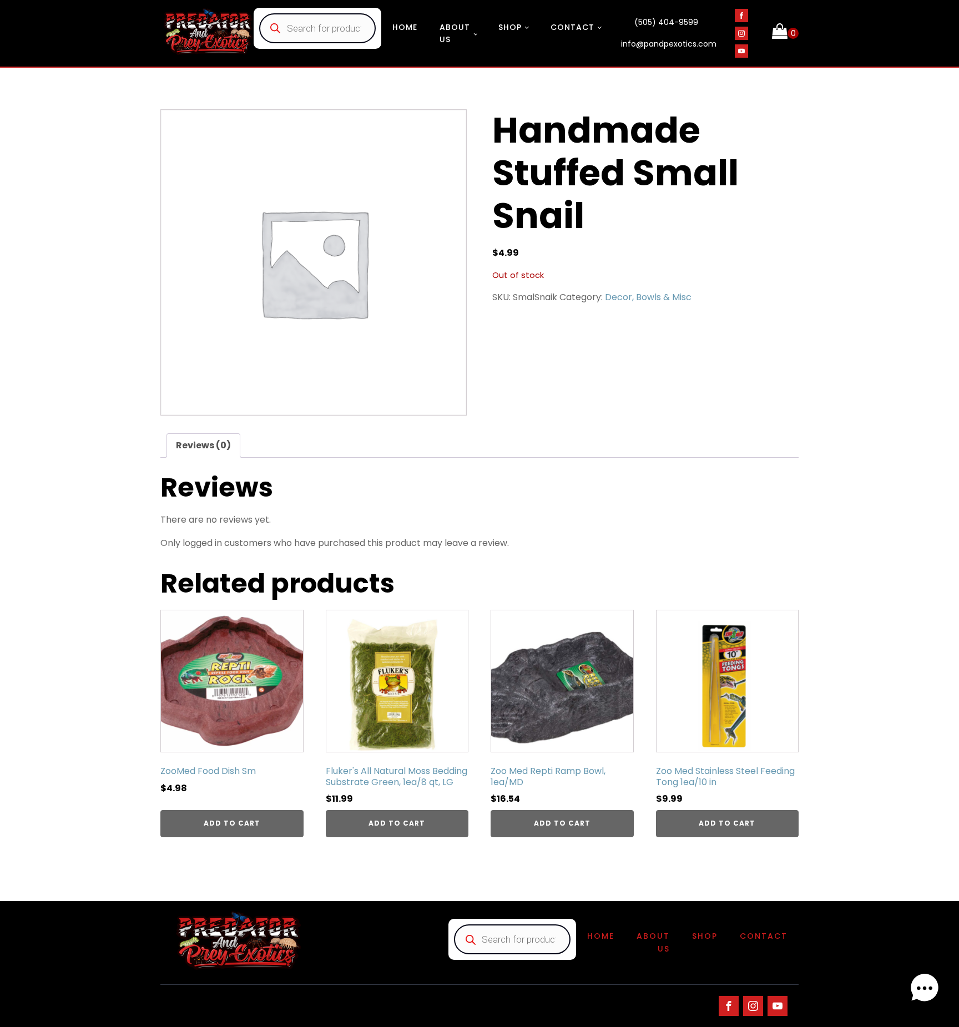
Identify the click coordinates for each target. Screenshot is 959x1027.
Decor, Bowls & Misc (648, 297)
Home (404, 27)
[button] (924, 990)
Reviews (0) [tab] (203, 445)
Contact (572, 27)
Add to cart (232, 823)
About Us (455, 33)
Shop (510, 27)
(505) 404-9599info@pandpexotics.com (668, 33)
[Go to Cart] (785, 33)
